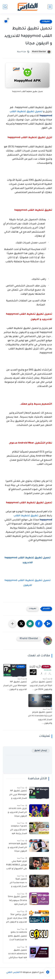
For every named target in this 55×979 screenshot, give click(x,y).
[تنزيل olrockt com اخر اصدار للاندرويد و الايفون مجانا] (39, 810)
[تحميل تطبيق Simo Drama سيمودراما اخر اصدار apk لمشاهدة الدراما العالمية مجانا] (39, 898)
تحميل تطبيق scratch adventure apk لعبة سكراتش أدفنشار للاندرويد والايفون (17, 954)
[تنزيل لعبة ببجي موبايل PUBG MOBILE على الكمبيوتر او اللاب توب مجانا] (39, 863)
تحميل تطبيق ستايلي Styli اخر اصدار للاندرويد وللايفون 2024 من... (41, 686)
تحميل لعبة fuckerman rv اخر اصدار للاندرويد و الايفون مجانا (18, 883)
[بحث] (5, 7)
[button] (39, 623)
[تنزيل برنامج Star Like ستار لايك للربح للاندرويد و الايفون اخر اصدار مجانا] (39, 916)
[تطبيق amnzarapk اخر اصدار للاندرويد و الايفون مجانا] (39, 845)
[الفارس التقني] (27, 7)
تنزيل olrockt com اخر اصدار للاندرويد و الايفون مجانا (17, 812)
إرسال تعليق (40, 751)
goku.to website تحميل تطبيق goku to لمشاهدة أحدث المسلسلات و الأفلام (16, 936)
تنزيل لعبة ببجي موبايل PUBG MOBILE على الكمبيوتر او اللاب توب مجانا (16, 865)
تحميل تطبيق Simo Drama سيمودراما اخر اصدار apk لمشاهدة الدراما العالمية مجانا (17, 901)
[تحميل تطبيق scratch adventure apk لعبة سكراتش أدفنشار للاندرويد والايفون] (39, 952)
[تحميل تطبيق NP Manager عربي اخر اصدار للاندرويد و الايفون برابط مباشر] (39, 793)
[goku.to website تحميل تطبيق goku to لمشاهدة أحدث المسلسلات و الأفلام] (39, 934)
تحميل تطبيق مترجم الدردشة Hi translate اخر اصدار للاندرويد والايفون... (40, 718)
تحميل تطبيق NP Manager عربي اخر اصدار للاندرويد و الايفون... (15, 686)
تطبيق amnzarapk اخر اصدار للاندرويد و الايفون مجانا (17, 847)
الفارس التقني (13, 972)
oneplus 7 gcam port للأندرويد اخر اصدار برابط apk (18, 830)
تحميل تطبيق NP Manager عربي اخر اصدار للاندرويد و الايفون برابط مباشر (17, 795)
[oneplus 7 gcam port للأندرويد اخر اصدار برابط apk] (39, 828)
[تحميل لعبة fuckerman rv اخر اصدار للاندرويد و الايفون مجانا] (39, 881)
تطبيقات (46, 21)
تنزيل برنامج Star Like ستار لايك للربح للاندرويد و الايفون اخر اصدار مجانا (16, 919)
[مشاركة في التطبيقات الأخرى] (12, 623)
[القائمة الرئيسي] (50, 7)
